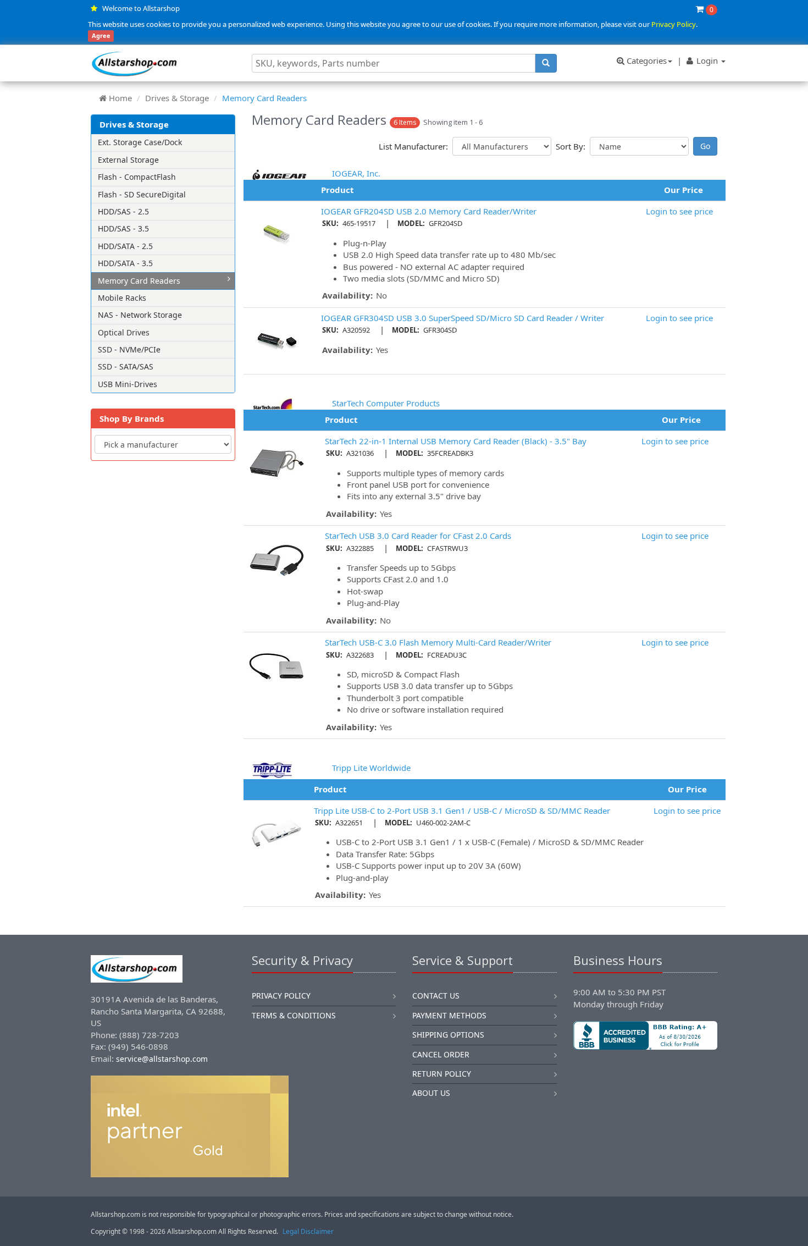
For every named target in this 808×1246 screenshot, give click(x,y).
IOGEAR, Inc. (356, 173)
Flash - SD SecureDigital (142, 194)
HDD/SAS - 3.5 (123, 228)
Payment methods (449, 1015)
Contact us (436, 995)
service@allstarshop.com (162, 1059)
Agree (101, 36)
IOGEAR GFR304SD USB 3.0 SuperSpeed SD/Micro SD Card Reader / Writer (462, 317)
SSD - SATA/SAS (125, 366)
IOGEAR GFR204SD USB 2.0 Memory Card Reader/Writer (428, 211)
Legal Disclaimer (308, 1231)
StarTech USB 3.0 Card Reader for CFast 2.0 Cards (418, 535)
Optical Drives (124, 332)
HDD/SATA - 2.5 (125, 246)
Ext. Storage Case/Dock (140, 142)
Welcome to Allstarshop (141, 8)
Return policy (441, 1073)
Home (120, 97)
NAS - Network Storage (140, 315)
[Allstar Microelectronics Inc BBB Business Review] (645, 1035)
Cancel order (440, 1054)
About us (431, 1093)
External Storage (128, 160)
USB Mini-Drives (127, 384)
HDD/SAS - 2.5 (123, 211)
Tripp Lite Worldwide (371, 767)
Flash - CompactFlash (137, 177)
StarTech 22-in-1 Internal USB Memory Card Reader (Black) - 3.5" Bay (455, 440)
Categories (645, 60)
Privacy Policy (673, 24)
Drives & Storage (177, 97)
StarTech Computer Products (386, 403)
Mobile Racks (122, 298)
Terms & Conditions (294, 1015)
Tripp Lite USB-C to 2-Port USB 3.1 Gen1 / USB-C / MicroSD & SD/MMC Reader (462, 810)
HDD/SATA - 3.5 (125, 263)
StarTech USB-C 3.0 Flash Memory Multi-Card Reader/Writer (438, 642)
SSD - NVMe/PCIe (129, 349)
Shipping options (448, 1034)
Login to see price (679, 211)
